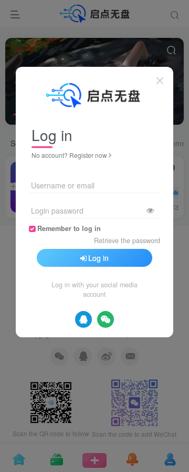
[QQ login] (83, 319)
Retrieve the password (127, 240)
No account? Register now (69, 154)
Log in (98, 258)
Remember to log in (69, 228)
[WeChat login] (105, 319)
